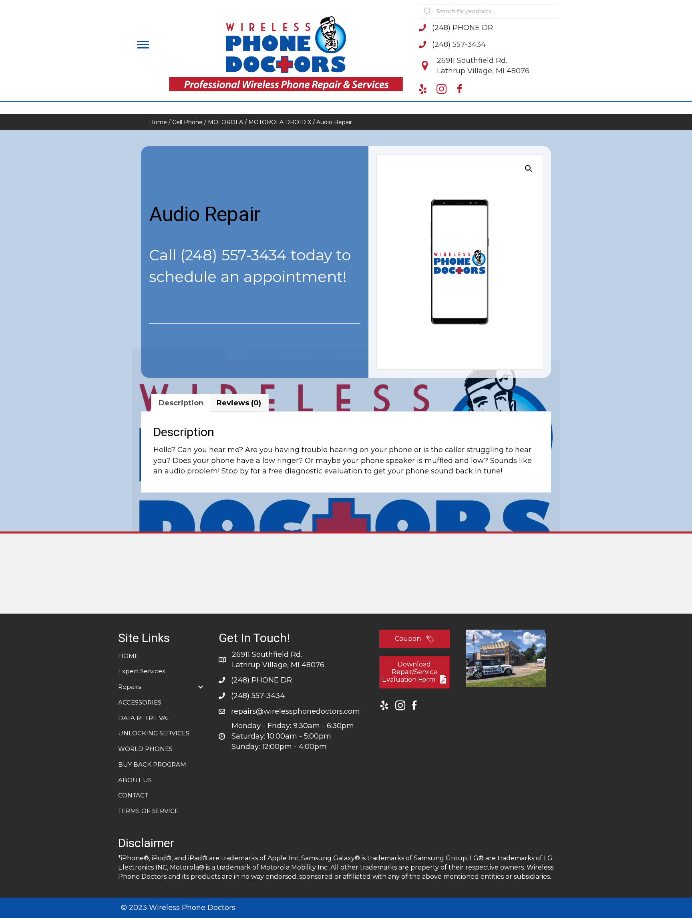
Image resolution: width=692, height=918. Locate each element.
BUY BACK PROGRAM (152, 764)
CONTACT (133, 795)
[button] (143, 45)
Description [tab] (181, 403)
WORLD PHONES (145, 749)
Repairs (129, 687)
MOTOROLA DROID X (279, 122)
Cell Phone (187, 122)
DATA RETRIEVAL (144, 718)
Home (158, 122)
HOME (128, 656)
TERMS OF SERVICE (148, 811)
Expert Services (141, 671)
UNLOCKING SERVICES (153, 733)
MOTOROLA (225, 122)
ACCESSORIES (139, 702)
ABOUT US (135, 780)
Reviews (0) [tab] (239, 403)
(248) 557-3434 (233, 255)
